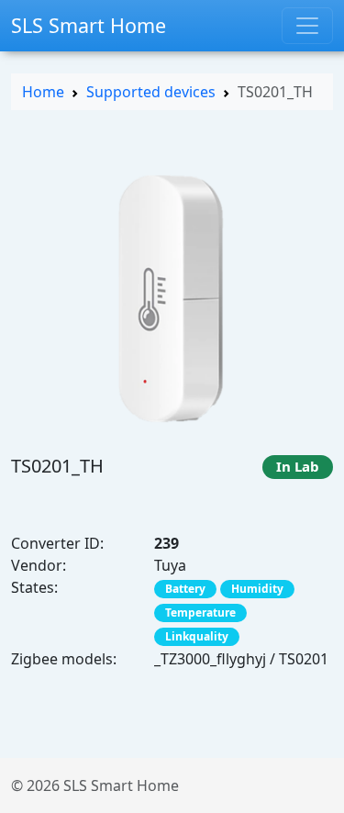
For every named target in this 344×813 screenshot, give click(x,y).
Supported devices (151, 92)
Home (43, 92)
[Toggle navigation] (307, 25)
